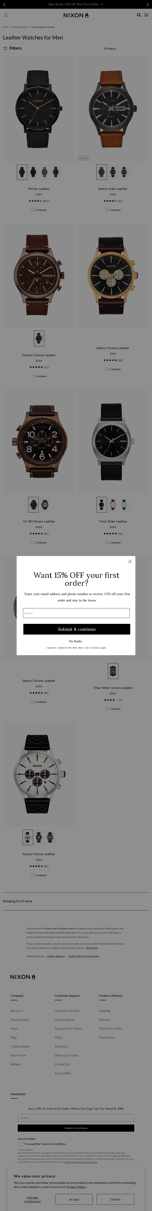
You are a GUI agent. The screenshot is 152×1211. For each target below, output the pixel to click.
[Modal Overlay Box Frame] (76, 605)
